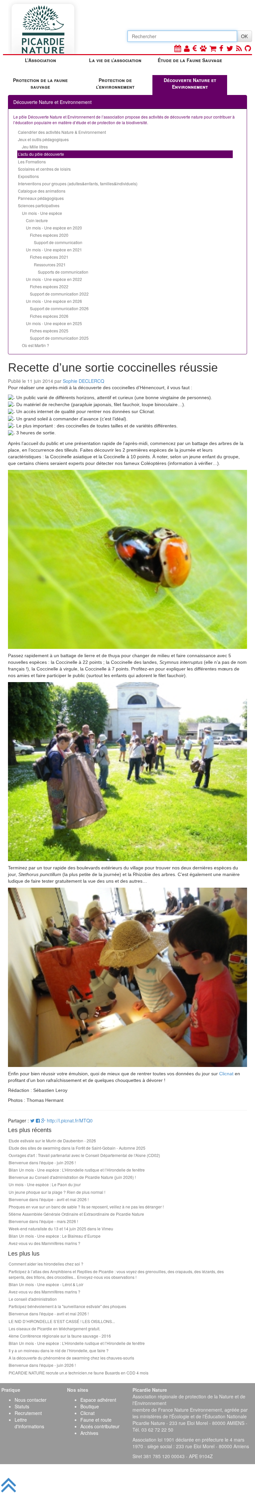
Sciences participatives (38, 205)
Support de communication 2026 (59, 308)
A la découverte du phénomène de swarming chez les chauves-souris (71, 1358)
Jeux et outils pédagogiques (43, 139)
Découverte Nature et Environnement (190, 83)
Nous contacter (30, 1399)
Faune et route (96, 1419)
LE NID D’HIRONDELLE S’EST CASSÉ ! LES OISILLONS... (62, 1321)
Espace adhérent (98, 1399)
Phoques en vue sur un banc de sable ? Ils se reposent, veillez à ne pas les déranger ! (86, 1206)
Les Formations (32, 161)
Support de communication (58, 242)
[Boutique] (213, 48)
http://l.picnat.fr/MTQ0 (70, 1120)
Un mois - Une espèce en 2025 (54, 323)
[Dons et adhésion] (195, 48)
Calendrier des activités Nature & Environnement (62, 132)
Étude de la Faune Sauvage (190, 60)
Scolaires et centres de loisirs (44, 169)
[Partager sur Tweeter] (33, 1120)
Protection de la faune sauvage (40, 83)
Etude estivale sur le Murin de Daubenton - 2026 (52, 1140)
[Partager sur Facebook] (38, 1120)
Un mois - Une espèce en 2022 (54, 279)
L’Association (40, 60)
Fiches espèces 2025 (49, 330)
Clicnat (226, 1073)
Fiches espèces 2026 (49, 316)
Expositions (28, 176)
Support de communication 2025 (59, 338)
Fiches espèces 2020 (49, 235)
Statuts (22, 1406)
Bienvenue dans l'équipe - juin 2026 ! (42, 1162)
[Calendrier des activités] (177, 48)
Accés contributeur (100, 1426)
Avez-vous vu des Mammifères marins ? (44, 1243)
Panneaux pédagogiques (41, 198)
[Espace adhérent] (187, 48)
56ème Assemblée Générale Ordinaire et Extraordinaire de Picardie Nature (76, 1214)
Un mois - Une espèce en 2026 (54, 301)
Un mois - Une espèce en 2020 (54, 227)
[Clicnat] (203, 48)
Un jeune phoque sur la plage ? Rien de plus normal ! (57, 1192)
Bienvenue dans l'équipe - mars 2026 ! (43, 1221)
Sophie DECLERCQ (83, 381)
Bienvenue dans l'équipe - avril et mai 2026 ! (49, 1199)
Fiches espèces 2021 (49, 257)
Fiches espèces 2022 (49, 286)
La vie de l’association (115, 60)
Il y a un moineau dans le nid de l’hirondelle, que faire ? (59, 1350)
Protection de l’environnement (115, 83)
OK (244, 36)
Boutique (89, 1406)
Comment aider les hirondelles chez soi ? (46, 1264)
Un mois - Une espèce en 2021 (54, 249)
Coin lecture (37, 220)
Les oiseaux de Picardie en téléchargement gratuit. (54, 1328)
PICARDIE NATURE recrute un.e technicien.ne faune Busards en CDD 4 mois (78, 1372)
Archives (89, 1433)
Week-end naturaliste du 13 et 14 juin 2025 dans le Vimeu (61, 1228)
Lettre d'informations (29, 1423)
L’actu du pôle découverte (41, 154)
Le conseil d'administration (33, 1299)
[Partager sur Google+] (43, 1120)
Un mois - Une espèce (42, 213)
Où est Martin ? (35, 345)
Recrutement (28, 1413)
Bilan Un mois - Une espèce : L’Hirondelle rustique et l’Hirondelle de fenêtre (77, 1170)
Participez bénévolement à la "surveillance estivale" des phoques (67, 1306)
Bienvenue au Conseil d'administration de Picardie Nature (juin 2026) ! (72, 1177)
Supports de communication (63, 272)
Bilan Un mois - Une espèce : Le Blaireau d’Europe (55, 1236)
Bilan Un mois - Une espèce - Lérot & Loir (46, 1284)
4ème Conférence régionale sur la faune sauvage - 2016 (60, 1336)
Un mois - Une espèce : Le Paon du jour (45, 1184)
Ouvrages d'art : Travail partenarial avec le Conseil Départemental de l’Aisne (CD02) (84, 1155)
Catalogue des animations (41, 191)
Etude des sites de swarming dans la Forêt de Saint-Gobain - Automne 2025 (77, 1148)
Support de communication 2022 (59, 294)
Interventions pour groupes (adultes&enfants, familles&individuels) (77, 183)
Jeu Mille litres (35, 146)
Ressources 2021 (50, 264)
